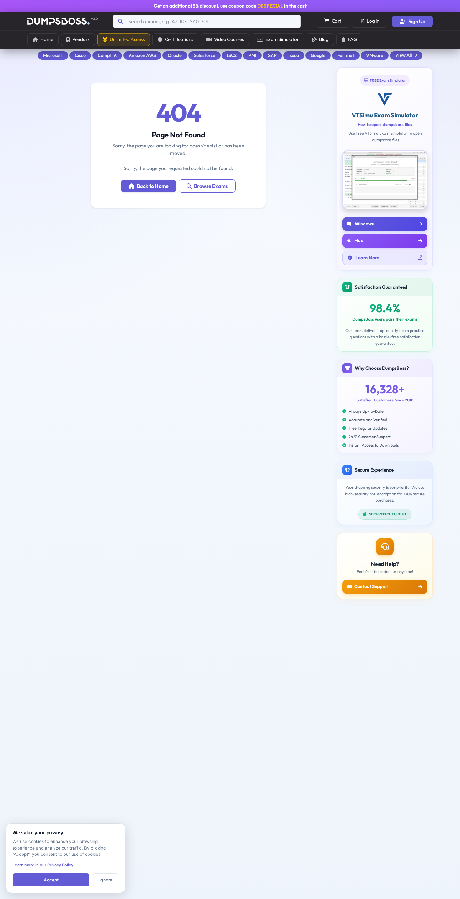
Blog (324, 39)
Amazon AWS (142, 55)
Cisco (80, 55)
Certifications (179, 39)
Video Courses (229, 39)
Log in (373, 21)
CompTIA (107, 55)
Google (318, 55)
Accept (51, 879)
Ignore (105, 879)
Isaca (294, 55)
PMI (252, 55)
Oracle (175, 55)
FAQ (352, 39)
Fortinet (345, 55)
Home (46, 39)
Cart (336, 21)
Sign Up (416, 21)
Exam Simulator (282, 39)
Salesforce (204, 55)
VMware (374, 55)
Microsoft (53, 55)
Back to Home (153, 186)
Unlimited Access (127, 39)
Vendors (80, 39)
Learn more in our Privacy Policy (43, 865)
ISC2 (232, 55)
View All (403, 55)
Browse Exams (211, 186)
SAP (272, 55)
